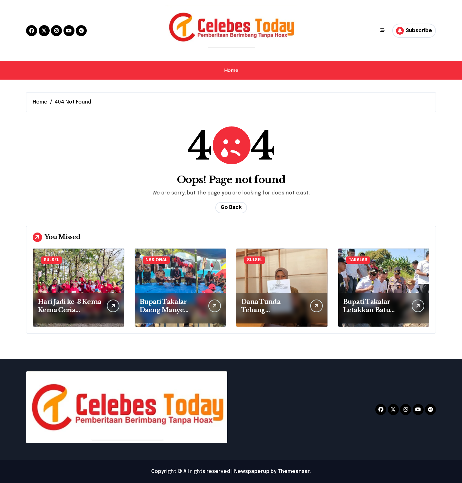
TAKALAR (358, 260)
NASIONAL (156, 260)
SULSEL (51, 260)
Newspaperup (251, 471)
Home (231, 70)
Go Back (231, 207)
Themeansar (294, 471)
